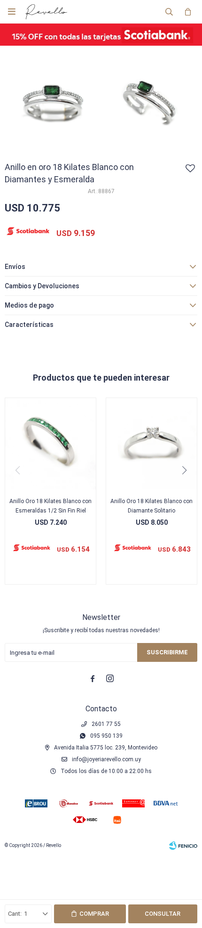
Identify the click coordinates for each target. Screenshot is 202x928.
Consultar (162, 913)
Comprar (94, 913)
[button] (169, 12)
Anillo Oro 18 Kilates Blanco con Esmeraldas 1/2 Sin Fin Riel (50, 506)
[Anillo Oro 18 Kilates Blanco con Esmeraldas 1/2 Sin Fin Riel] (50, 443)
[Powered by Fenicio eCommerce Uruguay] (183, 845)
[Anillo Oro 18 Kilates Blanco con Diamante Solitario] (151, 443)
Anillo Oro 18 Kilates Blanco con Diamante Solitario (151, 506)
